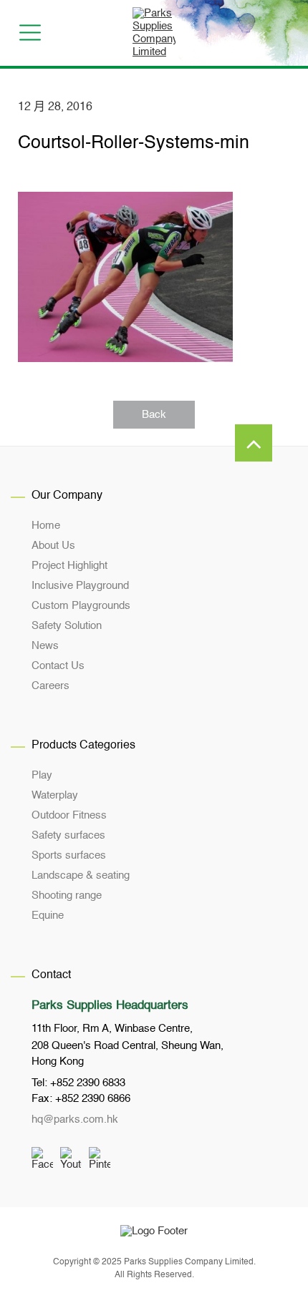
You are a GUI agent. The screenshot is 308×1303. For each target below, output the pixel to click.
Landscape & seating (81, 875)
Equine (48, 915)
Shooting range (67, 895)
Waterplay (55, 795)
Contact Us (58, 665)
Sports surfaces (69, 855)
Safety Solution (67, 625)
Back (154, 414)
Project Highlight (69, 565)
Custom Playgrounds (81, 605)
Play (42, 775)
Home (46, 525)
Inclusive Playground (80, 585)
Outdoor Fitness (69, 815)
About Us (53, 545)
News (45, 645)
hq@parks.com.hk (75, 1119)
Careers (50, 685)
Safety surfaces (68, 835)
